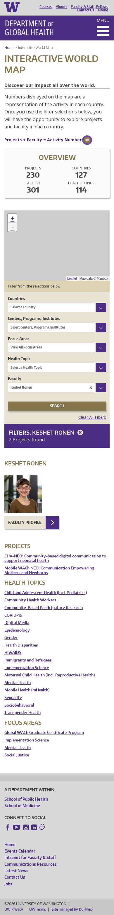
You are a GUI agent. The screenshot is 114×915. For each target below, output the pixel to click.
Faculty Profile (25, 522)
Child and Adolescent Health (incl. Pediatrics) (45, 593)
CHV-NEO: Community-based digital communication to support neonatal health (55, 558)
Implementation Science (26, 668)
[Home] (29, 28)
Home (9, 47)
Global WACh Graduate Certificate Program (44, 732)
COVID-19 (13, 615)
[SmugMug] (42, 827)
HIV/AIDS (12, 652)
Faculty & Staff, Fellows (89, 6)
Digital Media (16, 622)
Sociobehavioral (19, 705)
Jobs (8, 883)
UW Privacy (13, 909)
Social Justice (16, 755)
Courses (45, 6)
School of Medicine (22, 805)
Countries (16, 298)
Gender (11, 637)
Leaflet (72, 278)
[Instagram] (26, 827)
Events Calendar (19, 850)
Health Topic (19, 358)
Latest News (16, 870)
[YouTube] (17, 827)
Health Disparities (21, 645)
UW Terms (37, 909)
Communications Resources (30, 864)
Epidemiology (17, 630)
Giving (103, 10)
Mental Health (17, 683)
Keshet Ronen (53, 432)
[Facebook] (7, 827)
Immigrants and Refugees (28, 660)
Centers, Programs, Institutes (34, 318)
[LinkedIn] (34, 827)
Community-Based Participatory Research (43, 608)
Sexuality (13, 697)
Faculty (14, 378)
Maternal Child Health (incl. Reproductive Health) (49, 675)
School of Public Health (26, 799)
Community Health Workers (30, 600)
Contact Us (85, 10)
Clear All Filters (92, 417)
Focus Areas (18, 338)
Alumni (61, 6)
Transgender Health (22, 712)
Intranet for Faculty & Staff (30, 857)
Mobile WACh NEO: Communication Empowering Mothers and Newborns (49, 570)
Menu (103, 20)
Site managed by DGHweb (72, 909)
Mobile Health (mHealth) (26, 690)
